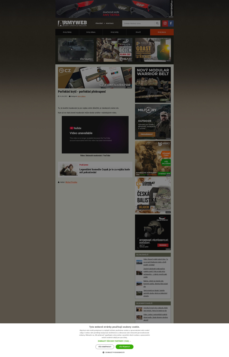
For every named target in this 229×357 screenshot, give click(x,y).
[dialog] (114, 340)
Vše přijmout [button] (124, 347)
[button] (114, 341)
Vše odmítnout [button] (104, 347)
